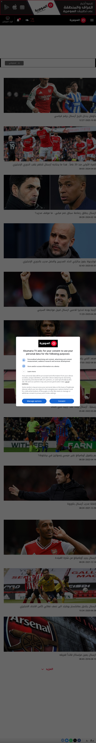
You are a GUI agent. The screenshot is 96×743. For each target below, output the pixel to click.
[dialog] (48, 371)
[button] (48, 371)
